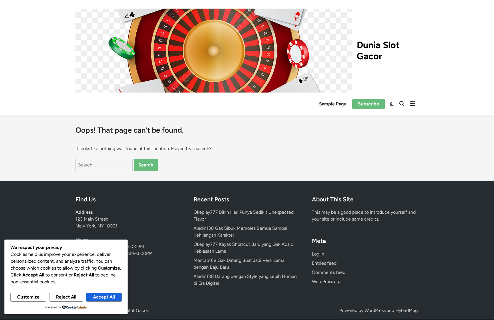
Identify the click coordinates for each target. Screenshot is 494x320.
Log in (318, 254)
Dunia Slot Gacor (378, 50)
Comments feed (328, 272)
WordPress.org (326, 281)
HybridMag (406, 310)
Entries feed (324, 263)
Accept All (104, 297)
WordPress (375, 310)
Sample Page (332, 104)
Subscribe (368, 104)
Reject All (66, 297)
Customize (28, 297)
